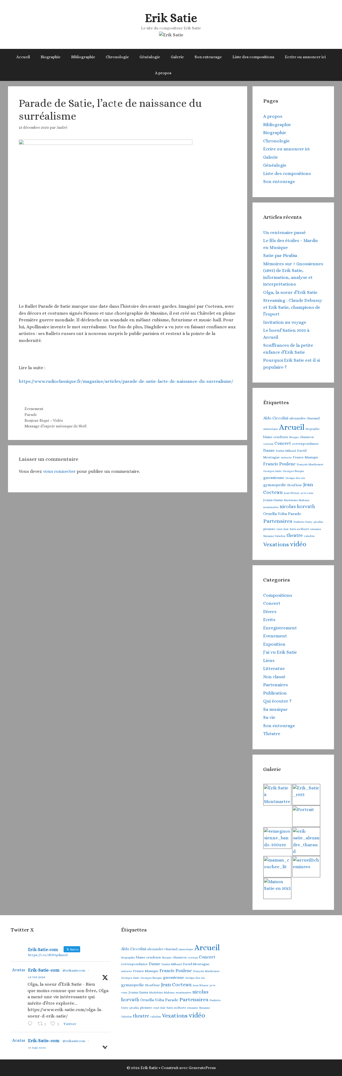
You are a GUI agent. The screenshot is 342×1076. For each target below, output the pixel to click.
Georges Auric (272, 471)
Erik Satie (171, 18)
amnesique (270, 428)
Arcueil (292, 427)
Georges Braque (293, 471)
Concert (282, 443)
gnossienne (273, 477)
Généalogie (149, 56)
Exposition (274, 644)
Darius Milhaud (286, 450)
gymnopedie (274, 484)
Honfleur (294, 485)
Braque (294, 437)
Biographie (50, 56)
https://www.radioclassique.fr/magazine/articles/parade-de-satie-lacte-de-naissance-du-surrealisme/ (126, 381)
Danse (269, 450)
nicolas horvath (297, 506)
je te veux (307, 492)
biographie (313, 428)
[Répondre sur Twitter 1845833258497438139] (31, 1024)
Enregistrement (280, 627)
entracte (286, 457)
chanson (307, 437)
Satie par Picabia (280, 255)
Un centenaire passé (284, 232)
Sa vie (269, 717)
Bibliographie (83, 56)
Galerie (177, 56)
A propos (163, 73)
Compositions (277, 595)
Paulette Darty (303, 521)
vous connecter (59, 471)
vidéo (298, 544)
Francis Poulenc (279, 463)
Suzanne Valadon (274, 535)
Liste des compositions (253, 56)
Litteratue (274, 668)
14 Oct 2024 (36, 977)
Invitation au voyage (284, 322)
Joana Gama (273, 500)
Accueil (23, 56)
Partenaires (277, 521)
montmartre (271, 507)
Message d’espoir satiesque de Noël (56, 426)
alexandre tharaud (304, 418)
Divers (269, 611)
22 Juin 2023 (37, 1048)
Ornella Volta (275, 513)
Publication (275, 693)
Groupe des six (295, 477)
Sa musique (275, 709)
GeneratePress (202, 1067)
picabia (318, 521)
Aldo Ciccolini (275, 418)
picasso (269, 529)
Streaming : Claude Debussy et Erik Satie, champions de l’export (292, 307)
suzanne (315, 529)
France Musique (305, 457)
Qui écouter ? (277, 701)
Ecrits (269, 619)
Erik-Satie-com (43, 970)
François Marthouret (310, 464)
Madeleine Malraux (296, 500)
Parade (31, 414)
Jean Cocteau (176, 984)
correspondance (305, 444)
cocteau (268, 443)
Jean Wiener (292, 492)
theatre (294, 535)
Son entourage (208, 56)
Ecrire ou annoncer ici (305, 56)
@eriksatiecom (74, 970)
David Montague (196, 964)
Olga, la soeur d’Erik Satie (290, 292)
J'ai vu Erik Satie (280, 652)
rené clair (283, 529)
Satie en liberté (299, 529)
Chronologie (117, 56)
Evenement (34, 409)
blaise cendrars (275, 437)
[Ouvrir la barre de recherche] (184, 73)
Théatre (271, 733)
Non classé (274, 676)
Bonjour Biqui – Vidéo (44, 420)
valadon (309, 535)
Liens (268, 660)
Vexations (276, 544)
